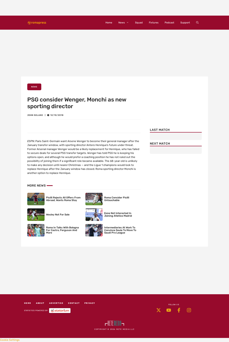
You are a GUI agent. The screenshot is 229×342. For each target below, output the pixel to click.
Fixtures (153, 22)
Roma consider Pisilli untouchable (116, 199)
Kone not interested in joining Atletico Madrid (118, 214)
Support (185, 22)
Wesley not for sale (57, 214)
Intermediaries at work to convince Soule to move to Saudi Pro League (120, 230)
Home (108, 22)
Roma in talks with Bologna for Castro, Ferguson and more (62, 230)
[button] (197, 22)
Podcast (169, 22)
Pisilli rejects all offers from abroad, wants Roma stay (63, 199)
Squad (139, 22)
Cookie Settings (10, 339)
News (121, 22)
